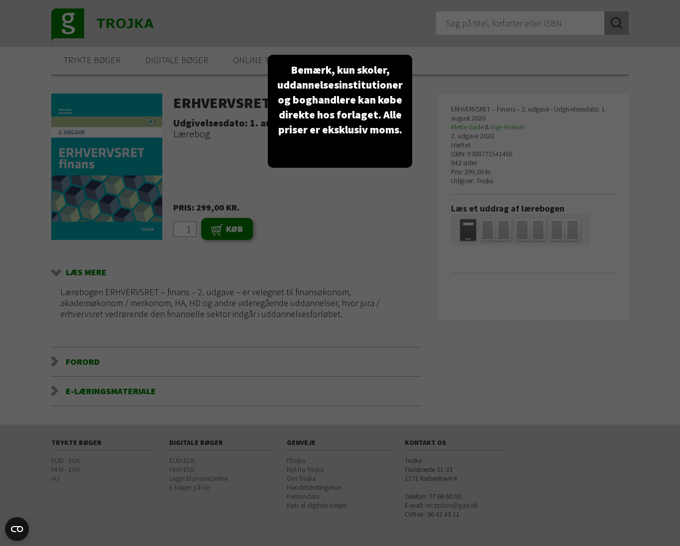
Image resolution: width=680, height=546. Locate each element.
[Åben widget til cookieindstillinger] (17, 529)
